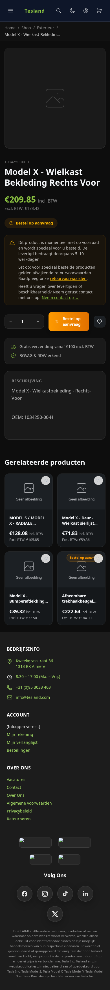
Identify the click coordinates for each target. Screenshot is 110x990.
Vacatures (16, 779)
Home (10, 27)
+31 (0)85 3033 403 (33, 687)
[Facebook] (24, 894)
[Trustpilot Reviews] (74, 843)
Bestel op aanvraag (72, 321)
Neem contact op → (60, 297)
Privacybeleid (19, 811)
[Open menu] (11, 11)
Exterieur (45, 27)
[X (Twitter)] (55, 914)
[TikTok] (65, 894)
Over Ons (16, 795)
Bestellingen (18, 750)
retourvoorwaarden (68, 278)
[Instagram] (45, 894)
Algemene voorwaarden (29, 803)
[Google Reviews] (35, 843)
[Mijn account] (86, 11)
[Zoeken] (58, 11)
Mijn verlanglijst (22, 742)
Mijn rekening (20, 734)
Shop (26, 27)
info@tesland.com (33, 697)
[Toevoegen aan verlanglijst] (99, 321)
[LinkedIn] (85, 894)
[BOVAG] (41, 859)
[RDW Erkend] (69, 859)
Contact (14, 787)
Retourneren (19, 818)
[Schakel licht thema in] (72, 11)
